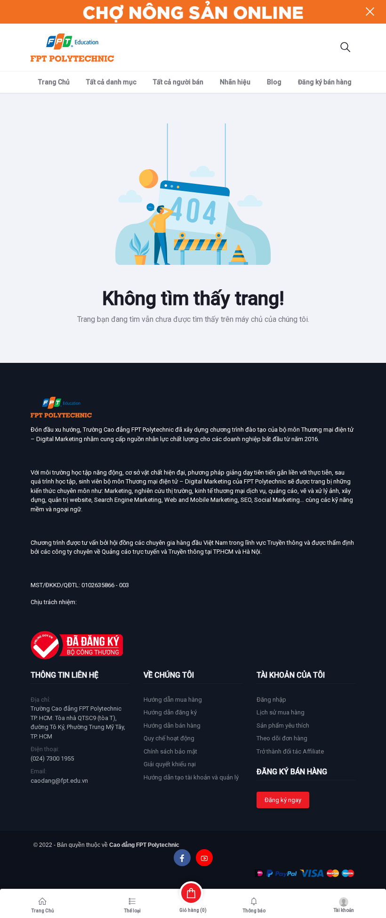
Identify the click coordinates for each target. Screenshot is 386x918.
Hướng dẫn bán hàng (172, 725)
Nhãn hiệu (235, 82)
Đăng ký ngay (283, 799)
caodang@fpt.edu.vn (59, 780)
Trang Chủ (54, 82)
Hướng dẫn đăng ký (170, 712)
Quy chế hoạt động (169, 738)
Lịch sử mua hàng (281, 712)
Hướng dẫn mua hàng (173, 699)
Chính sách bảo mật (170, 751)
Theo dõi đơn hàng (282, 738)
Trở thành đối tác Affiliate (290, 751)
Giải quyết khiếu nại (170, 764)
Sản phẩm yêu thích (283, 725)
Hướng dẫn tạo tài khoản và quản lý (191, 777)
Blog (274, 82)
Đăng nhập (271, 699)
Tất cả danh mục (111, 82)
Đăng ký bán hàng (325, 82)
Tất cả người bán (178, 82)
